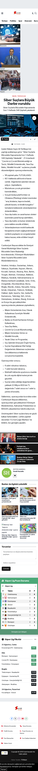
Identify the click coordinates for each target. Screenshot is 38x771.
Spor (20, 21)
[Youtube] (22, 718)
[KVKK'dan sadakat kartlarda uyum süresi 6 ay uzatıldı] (28, 492)
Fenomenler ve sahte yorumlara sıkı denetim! (27, 536)
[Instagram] (19, 718)
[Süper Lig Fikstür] (35, 639)
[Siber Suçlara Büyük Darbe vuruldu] (19, 125)
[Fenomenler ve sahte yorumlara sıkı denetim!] (28, 528)
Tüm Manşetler (9, 738)
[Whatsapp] (26, 718)
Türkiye (5, 21)
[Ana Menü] (2, 13)
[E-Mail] (15, 476)
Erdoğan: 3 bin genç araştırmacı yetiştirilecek (9, 500)
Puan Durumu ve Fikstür (26, 732)
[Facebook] (11, 718)
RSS (5, 753)
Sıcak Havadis (18, 471)
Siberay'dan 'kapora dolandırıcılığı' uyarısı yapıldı (9, 536)
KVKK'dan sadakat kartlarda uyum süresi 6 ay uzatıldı (27, 500)
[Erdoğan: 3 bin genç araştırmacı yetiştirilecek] (10, 492)
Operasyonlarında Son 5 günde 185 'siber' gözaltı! (10, 518)
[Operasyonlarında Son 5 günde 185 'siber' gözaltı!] (10, 510)
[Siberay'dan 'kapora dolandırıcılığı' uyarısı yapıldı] (10, 528)
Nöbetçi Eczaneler (10, 726)
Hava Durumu (27, 726)
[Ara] (36, 13)
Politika (13, 21)
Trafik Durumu (8, 731)
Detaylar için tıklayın (19, 632)
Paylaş (6, 139)
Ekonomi (28, 21)
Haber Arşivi (8, 743)
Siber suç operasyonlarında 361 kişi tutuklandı (28, 518)
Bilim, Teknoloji (19, 96)
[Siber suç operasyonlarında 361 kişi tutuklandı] (28, 510)
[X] (15, 718)
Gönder (6, 569)
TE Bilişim (24, 760)
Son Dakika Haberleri (29, 738)
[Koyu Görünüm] (33, 13)
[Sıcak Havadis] (18, 13)
